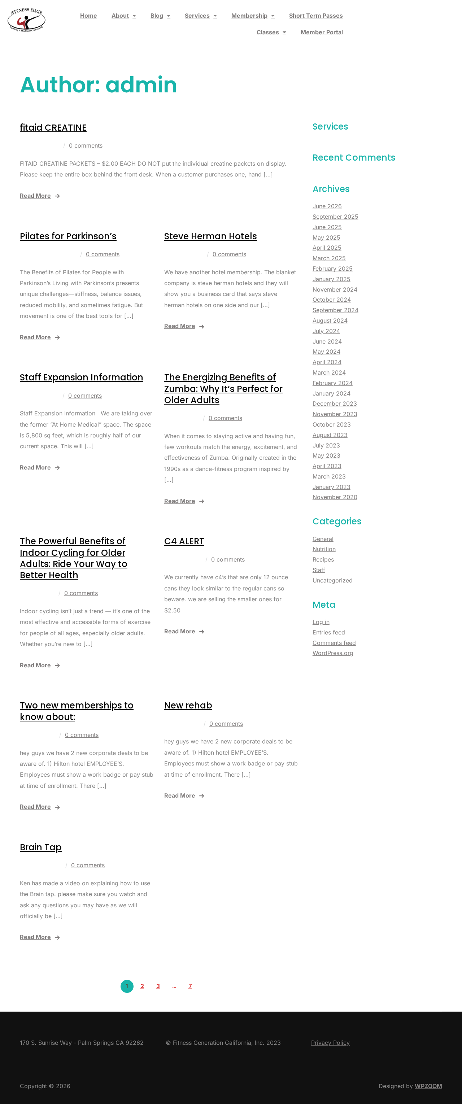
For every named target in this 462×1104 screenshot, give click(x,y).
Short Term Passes (316, 15)
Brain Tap (41, 847)
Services (197, 15)
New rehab (188, 705)
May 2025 (326, 237)
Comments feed (334, 642)
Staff (319, 569)
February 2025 (333, 268)
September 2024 (335, 310)
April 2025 (327, 247)
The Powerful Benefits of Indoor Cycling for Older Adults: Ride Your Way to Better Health (73, 558)
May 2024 (326, 351)
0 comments (86, 145)
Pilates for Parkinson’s (68, 236)
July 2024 (326, 331)
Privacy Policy (330, 1042)
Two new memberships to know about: (77, 711)
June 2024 (327, 341)
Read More (35, 195)
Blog (157, 15)
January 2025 (331, 279)
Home (88, 15)
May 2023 (326, 455)
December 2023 (335, 403)
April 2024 (327, 362)
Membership (249, 15)
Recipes (323, 559)
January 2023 (331, 486)
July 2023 (326, 445)
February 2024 (333, 383)
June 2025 (327, 227)
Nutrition (324, 549)
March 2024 (329, 372)
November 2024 (335, 289)
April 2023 (327, 466)
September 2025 (335, 216)
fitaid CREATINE (53, 128)
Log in (321, 621)
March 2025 (329, 258)
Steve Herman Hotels (210, 236)
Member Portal (322, 32)
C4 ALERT (184, 541)
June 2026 (327, 206)
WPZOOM (428, 1086)
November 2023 (335, 414)
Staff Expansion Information (81, 377)
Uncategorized (333, 580)
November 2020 (335, 497)
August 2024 (330, 320)
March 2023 (329, 476)
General (323, 538)
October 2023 (332, 424)
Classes (268, 32)
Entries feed (329, 632)
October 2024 (332, 299)
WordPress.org (333, 652)
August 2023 (330, 434)
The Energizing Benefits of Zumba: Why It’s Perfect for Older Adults (223, 388)
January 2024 (331, 393)
